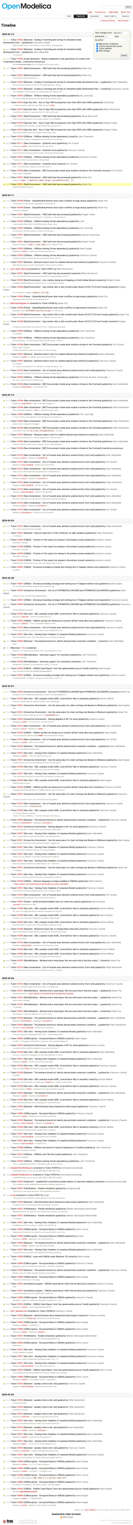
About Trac (126, 12)
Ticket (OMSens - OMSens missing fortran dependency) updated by (50, 95)
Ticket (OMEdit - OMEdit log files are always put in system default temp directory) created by (63, 787)
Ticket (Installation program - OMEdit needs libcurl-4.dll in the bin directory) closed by (59, 1283)
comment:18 (42, 458)
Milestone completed (21, 648)
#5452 (27, 1069)
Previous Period (108, 21)
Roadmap (94, 16)
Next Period (123, 21)
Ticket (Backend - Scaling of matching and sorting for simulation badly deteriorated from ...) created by (67, 89)
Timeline (80, 16)
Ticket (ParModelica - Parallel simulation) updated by (43, 1188)
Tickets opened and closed (110, 46)
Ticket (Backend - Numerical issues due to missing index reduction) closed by (55, 929)
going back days (107, 36)
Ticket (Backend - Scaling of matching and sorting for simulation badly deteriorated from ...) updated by (42, 41)
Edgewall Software (29, 1523)
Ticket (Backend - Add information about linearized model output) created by (55, 1315)
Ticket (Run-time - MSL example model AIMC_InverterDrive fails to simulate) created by (60, 1127)
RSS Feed (68, 1517)
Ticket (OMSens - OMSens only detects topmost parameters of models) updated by (58, 1147)
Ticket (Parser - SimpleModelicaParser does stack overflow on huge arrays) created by (56, 307)
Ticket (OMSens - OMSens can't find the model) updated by (47, 1154)
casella (24, 146)
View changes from (103, 33)
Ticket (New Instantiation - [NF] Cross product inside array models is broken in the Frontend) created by (64, 448)
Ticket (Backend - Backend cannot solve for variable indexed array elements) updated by (61, 262)
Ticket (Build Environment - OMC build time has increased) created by (51, 273)
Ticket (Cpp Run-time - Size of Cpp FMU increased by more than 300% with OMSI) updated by (60, 102)
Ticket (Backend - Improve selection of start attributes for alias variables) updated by (59, 533)
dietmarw (25, 617)
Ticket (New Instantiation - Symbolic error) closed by (41, 164)
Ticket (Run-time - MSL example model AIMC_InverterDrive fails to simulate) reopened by (60, 949)
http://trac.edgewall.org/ (121, 1523)
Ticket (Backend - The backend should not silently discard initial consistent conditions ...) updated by (65, 746)
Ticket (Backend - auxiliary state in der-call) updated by (45, 1383)
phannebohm (27, 387)
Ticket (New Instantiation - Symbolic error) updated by (42, 143)
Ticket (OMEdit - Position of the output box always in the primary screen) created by (58, 560)
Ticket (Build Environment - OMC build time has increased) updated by (48, 68)
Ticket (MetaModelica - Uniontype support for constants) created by (51, 661)
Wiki (69, 16)
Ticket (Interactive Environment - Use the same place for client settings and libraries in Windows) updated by (68, 705)
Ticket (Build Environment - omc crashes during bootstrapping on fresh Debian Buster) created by (63, 280)
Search (125, 16)
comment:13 (42, 478)
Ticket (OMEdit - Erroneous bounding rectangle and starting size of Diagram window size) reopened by (67, 600)
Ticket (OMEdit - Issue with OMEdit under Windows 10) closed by (48, 1256)
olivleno (24, 1116)
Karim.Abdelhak (27, 465)
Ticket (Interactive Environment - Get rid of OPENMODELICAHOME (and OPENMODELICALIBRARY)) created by (68, 692)
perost (24, 458)
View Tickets (110, 16)
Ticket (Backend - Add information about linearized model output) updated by (55, 1106)
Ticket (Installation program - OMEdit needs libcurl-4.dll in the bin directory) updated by (60, 1290)
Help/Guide (113, 12)
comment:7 (17, 904)
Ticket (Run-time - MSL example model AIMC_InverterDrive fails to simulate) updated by (61, 614)
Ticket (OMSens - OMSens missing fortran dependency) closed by (50, 136)
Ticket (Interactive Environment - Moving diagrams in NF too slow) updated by (55, 719)
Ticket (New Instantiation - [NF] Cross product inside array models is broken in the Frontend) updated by (65, 344)
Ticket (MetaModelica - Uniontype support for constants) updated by (51, 655)
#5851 (40, 736)
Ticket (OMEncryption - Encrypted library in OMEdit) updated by (49, 1113)
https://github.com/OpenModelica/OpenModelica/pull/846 (51, 994)
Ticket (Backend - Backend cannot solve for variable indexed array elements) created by (60, 434)
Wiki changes (104, 51)
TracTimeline (90, 1510)
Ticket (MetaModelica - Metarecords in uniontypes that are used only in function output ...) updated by (64, 990)
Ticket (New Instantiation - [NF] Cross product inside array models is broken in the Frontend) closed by (64, 170)
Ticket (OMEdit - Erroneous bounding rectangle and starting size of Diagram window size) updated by (65, 567)
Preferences (100, 12)
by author (99, 40)
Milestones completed (108, 44)
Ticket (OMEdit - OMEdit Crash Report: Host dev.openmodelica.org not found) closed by (58, 668)
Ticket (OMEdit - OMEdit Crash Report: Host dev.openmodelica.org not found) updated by (61, 1304)
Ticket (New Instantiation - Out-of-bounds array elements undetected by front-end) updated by (64, 370)
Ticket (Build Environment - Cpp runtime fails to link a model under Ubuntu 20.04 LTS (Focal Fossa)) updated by (67, 314)
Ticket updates (105, 48)
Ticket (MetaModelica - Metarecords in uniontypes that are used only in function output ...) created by (63, 1011)
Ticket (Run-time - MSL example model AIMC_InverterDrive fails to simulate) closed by (59, 1079)
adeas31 (25, 623)
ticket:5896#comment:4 (28, 1492)
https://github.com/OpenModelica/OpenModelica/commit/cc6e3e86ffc (42, 884)
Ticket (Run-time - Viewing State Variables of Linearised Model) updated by (55, 634)
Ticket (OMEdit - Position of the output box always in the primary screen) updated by (58, 540)
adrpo (24, 1444)
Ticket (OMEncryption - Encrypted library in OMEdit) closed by (46, 1038)
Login (90, 12)
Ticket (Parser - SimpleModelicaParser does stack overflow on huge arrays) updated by (57, 201)
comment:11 (42, 506)
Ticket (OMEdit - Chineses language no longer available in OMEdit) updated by (54, 881)
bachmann (25, 1417)
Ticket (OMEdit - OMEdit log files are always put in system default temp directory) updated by (63, 621)
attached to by (39, 269)
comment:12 (49, 1123)
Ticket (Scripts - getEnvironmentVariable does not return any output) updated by (55, 901)
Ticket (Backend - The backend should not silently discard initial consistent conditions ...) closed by (65, 641)
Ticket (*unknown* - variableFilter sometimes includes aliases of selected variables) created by (67, 1181)
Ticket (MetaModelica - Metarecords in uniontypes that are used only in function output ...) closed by (63, 960)
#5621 (52, 105)
